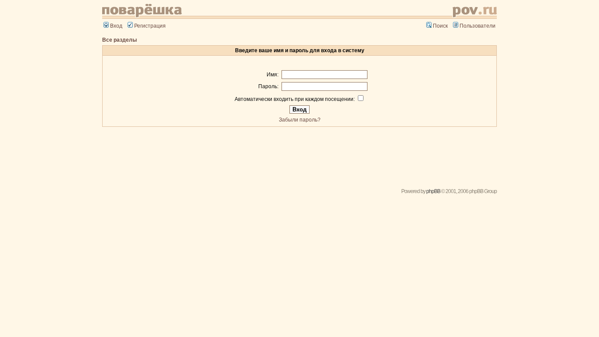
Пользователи (478, 26)
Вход (116, 26)
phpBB (433, 191)
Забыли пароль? (300, 120)
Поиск (440, 26)
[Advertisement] (299, 154)
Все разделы (119, 40)
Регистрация (150, 26)
